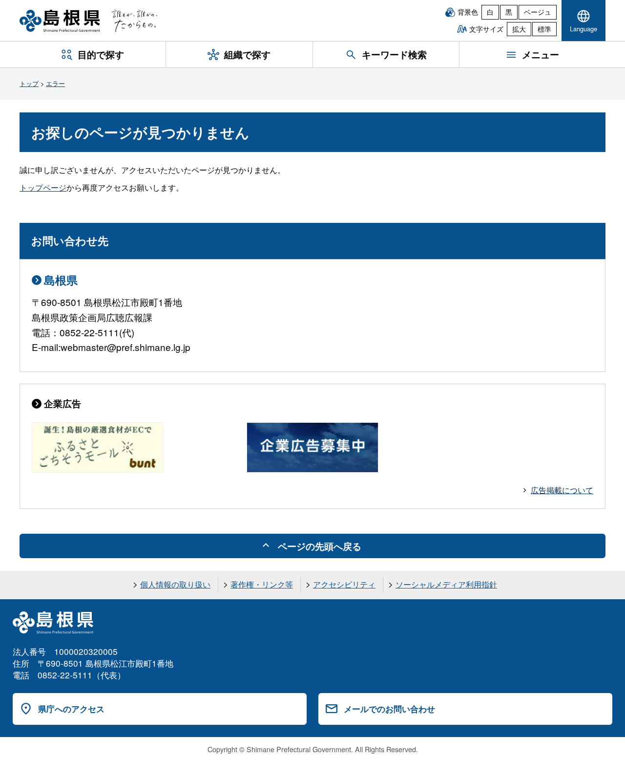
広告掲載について (562, 490)
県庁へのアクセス (71, 709)
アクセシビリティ (344, 584)
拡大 (519, 29)
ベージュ (537, 12)
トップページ (43, 187)
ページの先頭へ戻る (319, 546)
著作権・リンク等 (261, 584)
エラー (55, 83)
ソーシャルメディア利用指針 (446, 584)
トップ (29, 83)
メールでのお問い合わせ (389, 709)
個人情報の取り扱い (175, 584)
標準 (544, 29)
